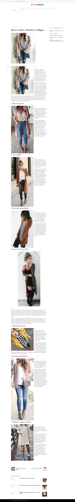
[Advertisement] (37, 18)
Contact (12, 1)
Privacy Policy (17, 1)
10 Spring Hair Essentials (54, 33)
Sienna (8, 66)
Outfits (35, 8)
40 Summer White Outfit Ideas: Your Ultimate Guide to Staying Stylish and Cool (57, 41)
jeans (42, 120)
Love (53, 8)
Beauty (40, 8)
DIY (27, 8)
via (34, 67)
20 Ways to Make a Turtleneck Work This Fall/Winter (30, 485)
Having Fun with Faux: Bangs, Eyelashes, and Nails (56, 38)
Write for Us (23, 1)
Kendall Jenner (37, 91)
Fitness (45, 8)
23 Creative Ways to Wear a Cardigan (26, 478)
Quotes (49, 8)
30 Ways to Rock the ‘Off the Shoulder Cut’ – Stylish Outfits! (29, 493)
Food (31, 8)
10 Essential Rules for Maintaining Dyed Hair (56, 31)
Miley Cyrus (42, 89)
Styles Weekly (19, 500)
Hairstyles (22, 8)
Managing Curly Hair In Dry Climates (56, 35)
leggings (35, 438)
